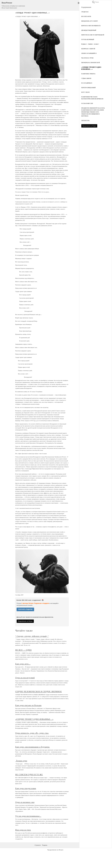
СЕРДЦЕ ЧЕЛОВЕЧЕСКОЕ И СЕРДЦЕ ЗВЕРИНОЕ (38, 691)
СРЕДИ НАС (85, 12)
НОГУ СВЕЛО (85, 92)
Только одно (21, 760)
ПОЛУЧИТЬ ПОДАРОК (25, 609)
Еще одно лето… (23, 663)
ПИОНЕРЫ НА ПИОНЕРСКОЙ (90, 62)
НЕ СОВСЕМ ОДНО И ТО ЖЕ (29, 774)
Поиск (95, 2)
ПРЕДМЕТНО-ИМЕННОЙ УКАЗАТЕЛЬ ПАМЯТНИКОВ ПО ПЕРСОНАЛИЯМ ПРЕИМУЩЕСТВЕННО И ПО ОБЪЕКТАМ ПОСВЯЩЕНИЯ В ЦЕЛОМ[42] (93, 112)
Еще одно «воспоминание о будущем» (32, 746)
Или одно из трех (23, 830)
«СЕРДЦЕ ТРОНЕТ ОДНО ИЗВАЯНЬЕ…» (34, 719)
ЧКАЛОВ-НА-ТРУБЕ (87, 58)
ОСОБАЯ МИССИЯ (87, 103)
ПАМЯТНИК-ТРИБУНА (88, 74)
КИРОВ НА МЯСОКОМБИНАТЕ (91, 25)
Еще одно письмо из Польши (28, 705)
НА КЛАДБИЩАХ (86, 83)
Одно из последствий (25, 677)
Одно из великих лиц (24, 802)
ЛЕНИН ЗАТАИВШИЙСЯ (89, 53)
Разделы (44, 845)
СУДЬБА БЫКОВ (86, 78)
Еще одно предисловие (25, 788)
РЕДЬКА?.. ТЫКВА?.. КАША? (90, 44)
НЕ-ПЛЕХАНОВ (86, 16)
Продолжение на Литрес (89, 126)
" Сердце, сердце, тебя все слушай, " (32, 636)
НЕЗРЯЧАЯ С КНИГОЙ (88, 49)
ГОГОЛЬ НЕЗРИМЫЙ (87, 39)
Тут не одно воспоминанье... (28, 816)
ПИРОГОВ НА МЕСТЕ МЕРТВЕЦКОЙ (92, 35)
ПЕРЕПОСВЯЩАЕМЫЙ (88, 87)
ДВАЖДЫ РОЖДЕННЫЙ (88, 30)
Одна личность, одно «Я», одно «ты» (32, 733)
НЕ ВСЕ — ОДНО (23, 650)
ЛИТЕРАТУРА (85, 120)
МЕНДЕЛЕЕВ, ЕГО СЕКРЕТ (89, 21)
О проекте (38, 845)
